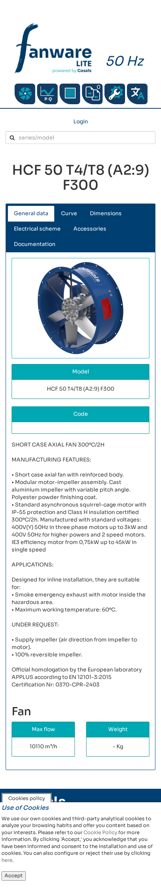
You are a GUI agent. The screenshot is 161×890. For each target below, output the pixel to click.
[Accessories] (70, 94)
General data (31, 213)
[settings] (114, 94)
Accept (13, 875)
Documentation (34, 244)
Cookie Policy (100, 832)
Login (80, 121)
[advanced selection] (47, 94)
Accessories (89, 228)
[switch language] (137, 94)
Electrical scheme (37, 228)
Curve (69, 213)
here (6, 860)
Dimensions (106, 213)
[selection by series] (25, 94)
